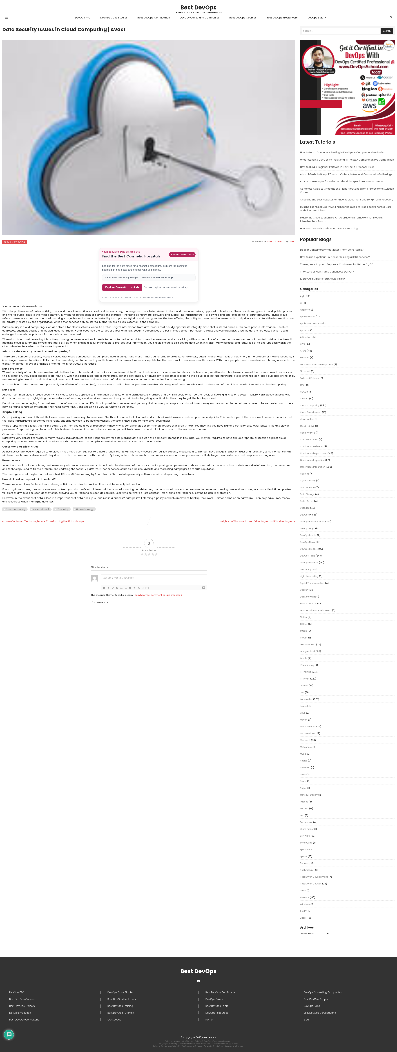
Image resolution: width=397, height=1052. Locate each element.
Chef (303, 384)
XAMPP (303, 911)
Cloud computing (15, 509)
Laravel (304, 706)
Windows (305, 904)
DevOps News (307, 542)
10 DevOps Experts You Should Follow (322, 279)
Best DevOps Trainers (22, 1006)
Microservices (307, 733)
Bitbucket (305, 371)
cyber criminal (41, 509)
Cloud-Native (307, 425)
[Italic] (108, 588)
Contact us (114, 1019)
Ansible (304, 309)
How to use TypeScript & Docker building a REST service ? (335, 257)
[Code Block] (134, 588)
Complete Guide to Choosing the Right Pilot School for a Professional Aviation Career (347, 190)
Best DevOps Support (316, 999)
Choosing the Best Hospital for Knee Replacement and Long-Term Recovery (346, 199)
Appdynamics (307, 316)
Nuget (303, 788)
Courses (304, 473)
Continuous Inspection (312, 460)
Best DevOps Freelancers (282, 17)
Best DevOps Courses (242, 17)
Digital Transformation (312, 583)
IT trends (305, 678)
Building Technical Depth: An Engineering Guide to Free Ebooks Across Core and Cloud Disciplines (346, 208)
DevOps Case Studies (113, 17)
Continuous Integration (312, 466)
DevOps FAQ (82, 17)
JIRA (302, 692)
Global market (307, 644)
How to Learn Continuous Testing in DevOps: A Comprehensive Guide (342, 152)
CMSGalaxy (188, 1041)
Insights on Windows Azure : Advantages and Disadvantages (256, 521)
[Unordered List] (126, 588)
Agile (302, 296)
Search (387, 30)
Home (209, 1019)
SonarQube (306, 842)
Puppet (304, 801)
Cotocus (199, 1046)
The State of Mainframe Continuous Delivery (327, 271)
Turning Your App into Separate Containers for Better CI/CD (336, 264)
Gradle (303, 658)
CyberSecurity (307, 480)
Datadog (305, 507)
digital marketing (309, 576)
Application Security (311, 323)
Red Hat (304, 808)
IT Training (305, 671)
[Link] (139, 588)
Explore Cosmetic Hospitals (122, 287)
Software (305, 835)
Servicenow (306, 822)
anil (292, 241)
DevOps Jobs (312, 1006)
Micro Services (308, 726)
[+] (147, 587)
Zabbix (303, 917)
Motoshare (306, 747)
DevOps (304, 514)
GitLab (303, 630)
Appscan (305, 330)
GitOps (304, 637)
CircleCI (304, 398)
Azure (303, 350)
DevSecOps (306, 569)
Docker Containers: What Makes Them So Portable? (332, 250)
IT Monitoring (307, 665)
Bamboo (304, 357)
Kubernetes (306, 699)
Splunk (303, 856)
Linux (302, 712)
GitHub (303, 624)
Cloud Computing (14, 241)
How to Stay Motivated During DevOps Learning (329, 228)
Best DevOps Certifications (320, 1012)
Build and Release (309, 378)
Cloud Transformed (310, 412)
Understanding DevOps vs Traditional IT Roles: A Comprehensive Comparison (347, 159)
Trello (303, 890)
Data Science (307, 487)
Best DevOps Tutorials (120, 1012)
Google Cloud (307, 651)
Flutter (303, 617)
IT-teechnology (84, 509)
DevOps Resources (216, 1012)
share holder (307, 829)
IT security (62, 509)
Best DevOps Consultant (24, 1019)
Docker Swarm (308, 596)
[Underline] (113, 588)
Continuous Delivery (311, 446)
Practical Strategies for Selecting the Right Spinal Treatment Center (341, 181)
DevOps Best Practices (312, 521)
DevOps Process (309, 548)
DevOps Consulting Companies (199, 17)
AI (301, 302)
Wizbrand (202, 1043)
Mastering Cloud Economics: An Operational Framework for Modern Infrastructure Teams (341, 219)
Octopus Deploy (309, 794)
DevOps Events (308, 535)
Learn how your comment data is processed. (158, 595)
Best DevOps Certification (153, 17)
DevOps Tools (307, 555)
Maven (303, 719)
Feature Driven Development (315, 610)
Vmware (304, 897)
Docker (304, 589)
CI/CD (303, 391)
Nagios (303, 760)
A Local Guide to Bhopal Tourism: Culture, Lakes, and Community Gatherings (346, 174)
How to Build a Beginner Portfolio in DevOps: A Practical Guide (337, 167)
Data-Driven (306, 501)
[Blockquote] (130, 588)
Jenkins (304, 685)
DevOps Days (307, 528)
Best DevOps (198, 7)
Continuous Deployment (313, 453)
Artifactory (306, 337)
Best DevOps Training (120, 1006)
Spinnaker (305, 849)
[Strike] (117, 588)
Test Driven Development (314, 876)
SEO (302, 815)
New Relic (305, 767)
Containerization (309, 439)
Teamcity (305, 863)
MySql (303, 753)
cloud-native (307, 419)
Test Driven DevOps (310, 883)
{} (143, 587)
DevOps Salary (317, 17)
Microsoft (305, 740)
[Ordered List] (121, 588)
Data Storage (307, 494)
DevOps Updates (309, 562)
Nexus (303, 781)
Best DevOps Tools (216, 1006)
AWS (302, 343)
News (303, 774)
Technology (306, 870)
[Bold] (104, 588)
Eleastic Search (308, 603)
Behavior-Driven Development (316, 364)
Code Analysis (307, 432)
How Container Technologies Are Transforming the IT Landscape (44, 521)
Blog (306, 1019)
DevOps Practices (20, 1012)
